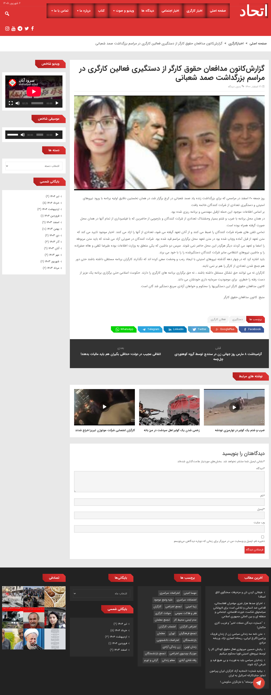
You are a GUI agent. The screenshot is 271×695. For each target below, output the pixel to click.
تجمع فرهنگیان (187, 633)
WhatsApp (126, 329)
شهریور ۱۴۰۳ (52, 261)
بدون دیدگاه (234, 87)
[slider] (13, 134)
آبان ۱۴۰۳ (53, 248)
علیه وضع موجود (163, 600)
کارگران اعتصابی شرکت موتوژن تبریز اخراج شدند (105, 430)
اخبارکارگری (235, 43)
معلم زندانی (168, 660)
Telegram (153, 329)
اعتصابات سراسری (186, 600)
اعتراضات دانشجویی (168, 640)
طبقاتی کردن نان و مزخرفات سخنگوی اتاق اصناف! (240, 594)
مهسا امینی (190, 593)
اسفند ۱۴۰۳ (53, 222)
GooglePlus (227, 329)
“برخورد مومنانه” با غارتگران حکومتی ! (241, 682)
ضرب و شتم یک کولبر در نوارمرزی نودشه (240, 430)
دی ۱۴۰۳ (54, 235)
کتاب (101, 10)
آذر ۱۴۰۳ (54, 242)
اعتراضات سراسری (170, 593)
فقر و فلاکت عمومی (185, 613)
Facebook (254, 329)
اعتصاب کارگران (167, 626)
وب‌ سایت (259, 522)
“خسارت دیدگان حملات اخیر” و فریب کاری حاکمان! (240, 625)
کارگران (157, 606)
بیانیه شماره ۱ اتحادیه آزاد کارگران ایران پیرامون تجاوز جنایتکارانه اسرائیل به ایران (238, 673)
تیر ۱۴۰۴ (54, 196)
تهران (172, 633)
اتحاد (253, 10)
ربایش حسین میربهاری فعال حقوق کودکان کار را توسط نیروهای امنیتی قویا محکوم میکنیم (237, 651)
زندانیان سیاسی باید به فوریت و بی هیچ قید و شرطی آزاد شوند (238, 662)
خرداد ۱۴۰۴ (53, 203)
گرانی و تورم (151, 660)
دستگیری (237, 319)
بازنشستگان (189, 640)
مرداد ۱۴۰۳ (53, 268)
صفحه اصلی (218, 10)
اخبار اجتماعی (170, 10)
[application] (33, 91)
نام (262, 495)
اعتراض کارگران (188, 626)
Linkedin (178, 329)
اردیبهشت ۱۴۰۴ (50, 209)
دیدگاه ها (147, 10)
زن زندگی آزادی (171, 647)
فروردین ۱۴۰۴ (51, 216)
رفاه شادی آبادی (187, 660)
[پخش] (57, 103)
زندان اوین (190, 647)
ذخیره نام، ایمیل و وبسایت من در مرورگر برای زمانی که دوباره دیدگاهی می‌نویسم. (219, 541)
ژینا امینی (191, 606)
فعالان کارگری (218, 319)
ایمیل (261, 509)
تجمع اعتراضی (173, 606)
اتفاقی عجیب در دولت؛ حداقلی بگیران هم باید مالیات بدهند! (121, 354)
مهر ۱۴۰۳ (54, 255)
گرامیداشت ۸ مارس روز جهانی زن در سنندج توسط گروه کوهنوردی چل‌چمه (218, 357)
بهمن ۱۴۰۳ (53, 229)
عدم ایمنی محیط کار (185, 620)
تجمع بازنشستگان (155, 653)
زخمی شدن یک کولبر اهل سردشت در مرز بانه (172, 430)
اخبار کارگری (194, 10)
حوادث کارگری (163, 613)
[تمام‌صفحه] (11, 103)
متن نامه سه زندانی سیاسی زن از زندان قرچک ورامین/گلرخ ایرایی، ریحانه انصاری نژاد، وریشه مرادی (238, 638)
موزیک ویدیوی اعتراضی (183, 653)
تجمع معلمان (162, 620)
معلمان (161, 633)
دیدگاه (260, 468)
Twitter (202, 329)
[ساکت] (17, 103)
